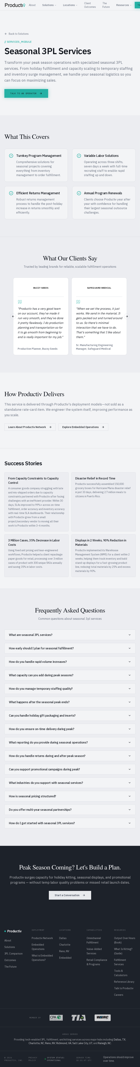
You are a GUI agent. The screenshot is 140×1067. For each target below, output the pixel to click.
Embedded (65, 957)
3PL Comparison (13, 953)
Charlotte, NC (36, 1043)
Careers (118, 994)
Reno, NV (64, 951)
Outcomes (10, 960)
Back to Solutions (19, 33)
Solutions (48, 5)
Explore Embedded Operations (80, 427)
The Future (106, 5)
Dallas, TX (119, 1039)
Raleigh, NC (104, 1043)
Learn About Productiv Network (27, 427)
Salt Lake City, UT (82, 1043)
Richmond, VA (63, 1043)
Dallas (63, 938)
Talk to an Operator (23, 93)
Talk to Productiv (123, 988)
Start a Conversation (67, 895)
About (32, 5)
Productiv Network (42, 938)
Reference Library (124, 981)
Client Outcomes (90, 5)
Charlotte (64, 944)
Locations (69, 5)
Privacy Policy (32, 1059)
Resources (122, 5)
